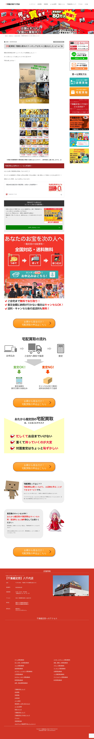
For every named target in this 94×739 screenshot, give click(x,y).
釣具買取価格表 (58, 680)
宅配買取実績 (18, 721)
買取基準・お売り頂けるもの (22, 704)
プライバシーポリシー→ (21, 610)
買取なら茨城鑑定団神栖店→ (22, 604)
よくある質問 (18, 706)
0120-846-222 (18, 587)
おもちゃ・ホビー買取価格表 (22, 677)
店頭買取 (17, 692)
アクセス (17, 718)
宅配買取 (17, 695)
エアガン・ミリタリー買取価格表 (23, 671)
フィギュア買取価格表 (59, 668)
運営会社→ (18, 608)
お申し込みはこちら (34, 227)
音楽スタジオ (18, 709)
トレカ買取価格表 (19, 665)
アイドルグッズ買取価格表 (61, 677)
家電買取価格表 (19, 680)
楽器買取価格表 (19, 668)
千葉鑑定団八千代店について (22, 715)
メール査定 (18, 701)
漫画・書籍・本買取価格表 (61, 662)
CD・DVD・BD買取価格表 (22, 662)
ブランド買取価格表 (59, 665)
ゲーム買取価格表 (19, 660)
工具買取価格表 (19, 674)
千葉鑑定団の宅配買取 (58, 41)
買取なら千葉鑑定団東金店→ (22, 602)
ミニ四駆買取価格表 (59, 674)
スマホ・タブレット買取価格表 (62, 660)
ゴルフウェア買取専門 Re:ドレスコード (25, 724)
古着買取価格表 (58, 671)
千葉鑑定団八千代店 (45, 728)
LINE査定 (17, 698)
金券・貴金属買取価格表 (21, 683)
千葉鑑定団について (20, 689)
